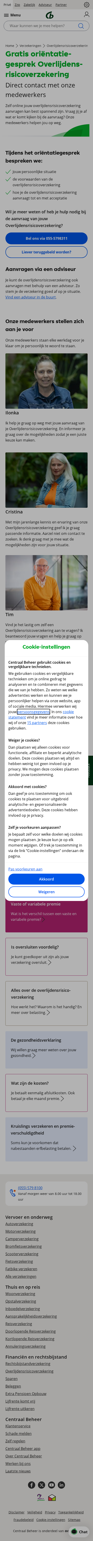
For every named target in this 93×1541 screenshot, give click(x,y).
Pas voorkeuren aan (25, 869)
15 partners (37, 722)
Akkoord (46, 879)
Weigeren (46, 891)
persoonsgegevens (33, 711)
